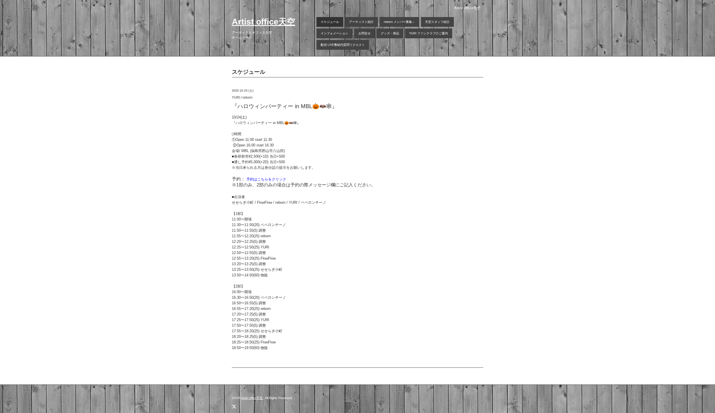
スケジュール (330, 21)
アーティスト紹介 (361, 21)
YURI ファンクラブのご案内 (428, 33)
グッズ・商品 (390, 33)
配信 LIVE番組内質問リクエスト (343, 44)
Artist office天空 (263, 21)
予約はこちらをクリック (266, 179)
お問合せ (364, 33)
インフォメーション (334, 33)
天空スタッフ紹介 (437, 21)
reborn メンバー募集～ (399, 21)
